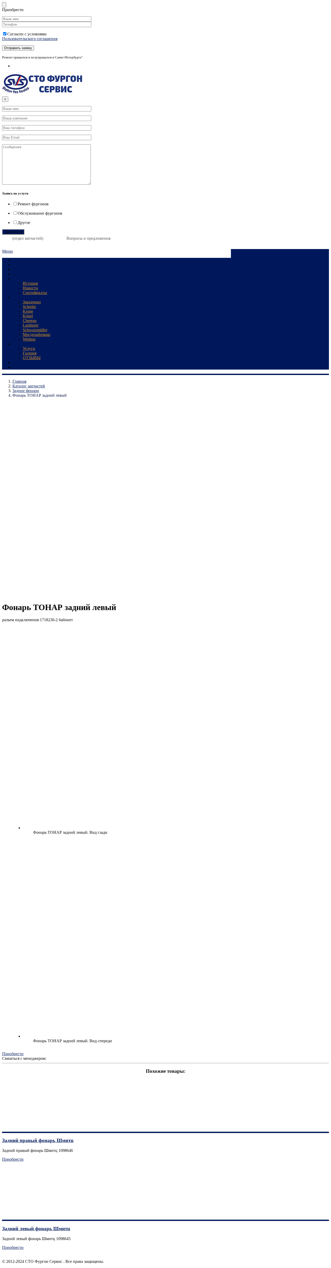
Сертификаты (35, 292)
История (30, 283)
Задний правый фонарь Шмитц (37, 1140)
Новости (30, 288)
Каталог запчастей (28, 386)
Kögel (28, 316)
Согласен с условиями (29, 36)
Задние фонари (25, 390)
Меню (7, 251)
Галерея (29, 353)
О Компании (23, 278)
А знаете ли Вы (26, 274)
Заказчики (32, 302)
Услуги (29, 348)
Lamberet (30, 325)
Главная (19, 264)
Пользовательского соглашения (29, 38)
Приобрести (13, 1054)
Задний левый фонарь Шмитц (36, 1228)
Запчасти (20, 362)
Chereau (29, 320)
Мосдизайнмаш (36, 334)
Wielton (29, 339)
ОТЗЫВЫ (32, 358)
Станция (20, 260)
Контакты (21, 367)
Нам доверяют (25, 297)
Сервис (18, 344)
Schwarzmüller (35, 330)
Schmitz (29, 306)
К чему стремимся (28, 269)
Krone (28, 311)
